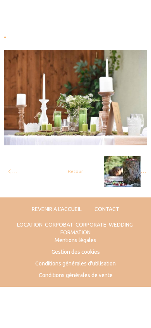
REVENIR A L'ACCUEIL (57, 209)
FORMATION (75, 232)
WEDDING (121, 225)
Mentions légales (75, 240)
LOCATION (30, 225)
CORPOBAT (59, 225)
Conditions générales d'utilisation (75, 263)
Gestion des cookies (75, 252)
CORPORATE (91, 225)
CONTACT (106, 209)
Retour (75, 171)
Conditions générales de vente (76, 275)
